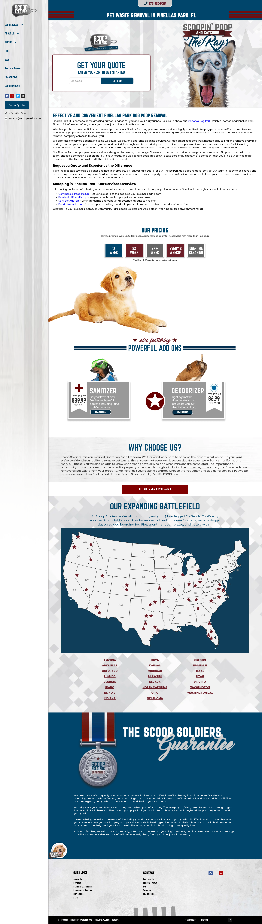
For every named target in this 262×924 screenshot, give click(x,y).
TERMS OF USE (203, 920)
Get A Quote (16, 105)
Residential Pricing (82, 886)
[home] (24, 10)
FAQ (6, 50)
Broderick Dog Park (198, 121)
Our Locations (12, 85)
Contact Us (148, 879)
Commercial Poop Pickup (73, 194)
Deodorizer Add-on (70, 204)
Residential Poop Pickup (72, 197)
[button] (14, 24)
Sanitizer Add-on (68, 200)
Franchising (11, 77)
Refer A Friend (150, 883)
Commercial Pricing (82, 890)
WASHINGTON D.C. (200, 693)
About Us (77, 879)
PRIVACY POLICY (190, 920)
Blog (7, 59)
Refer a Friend (12, 68)
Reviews (77, 883)
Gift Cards (78, 894)
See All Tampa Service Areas (155, 489)
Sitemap (147, 890)
